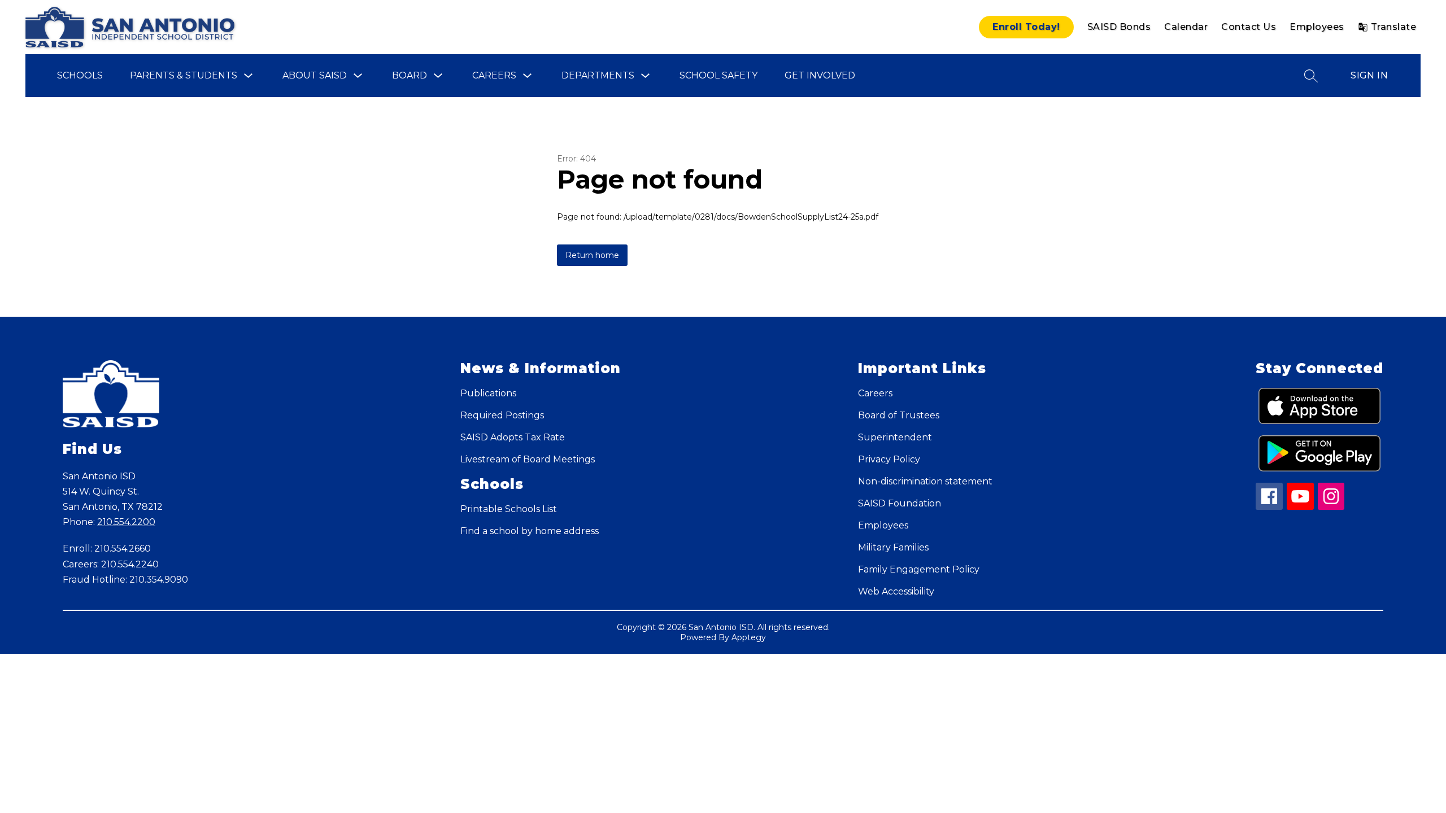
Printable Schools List (508, 509)
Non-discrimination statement (925, 481)
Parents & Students (183, 75)
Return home (592, 255)
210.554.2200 (126, 522)
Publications (488, 393)
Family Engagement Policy (918, 569)
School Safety (718, 75)
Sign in (1369, 75)
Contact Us (1248, 26)
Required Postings (502, 415)
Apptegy (748, 637)
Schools (80, 75)
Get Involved (820, 75)
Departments (597, 75)
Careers (494, 75)
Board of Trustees (898, 415)
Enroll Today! (1026, 26)
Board (409, 75)
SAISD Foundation (899, 503)
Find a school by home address (529, 531)
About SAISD (314, 75)
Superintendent (895, 437)
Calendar (1186, 26)
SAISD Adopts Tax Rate (512, 437)
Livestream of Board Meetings (527, 459)
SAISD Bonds (1119, 26)
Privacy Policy (889, 459)
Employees (1317, 26)
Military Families (893, 547)
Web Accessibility (896, 591)
